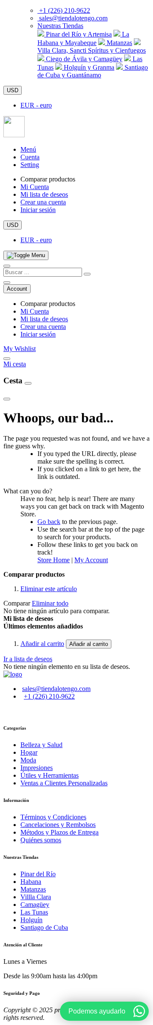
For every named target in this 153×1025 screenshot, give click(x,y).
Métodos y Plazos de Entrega (59, 832)
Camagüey (34, 904)
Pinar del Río (38, 874)
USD (12, 90)
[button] (60, 25)
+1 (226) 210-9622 (64, 10)
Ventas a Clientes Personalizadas (64, 783)
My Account (91, 559)
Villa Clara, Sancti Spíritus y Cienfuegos (91, 50)
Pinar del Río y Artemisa (78, 34)
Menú (28, 149)
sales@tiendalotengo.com (73, 18)
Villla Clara (35, 896)
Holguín (31, 919)
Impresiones (36, 767)
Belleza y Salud (41, 744)
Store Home (53, 559)
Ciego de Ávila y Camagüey (83, 58)
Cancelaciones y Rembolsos (58, 824)
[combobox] (42, 272)
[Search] (87, 274)
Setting (29, 164)
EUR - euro (36, 105)
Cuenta (30, 157)
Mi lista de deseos (44, 194)
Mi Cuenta (34, 186)
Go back (48, 521)
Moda (28, 760)
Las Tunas (34, 912)
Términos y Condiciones (53, 817)
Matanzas (118, 42)
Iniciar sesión (38, 209)
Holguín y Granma (88, 67)
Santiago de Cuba (44, 927)
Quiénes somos (40, 840)
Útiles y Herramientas (49, 775)
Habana (30, 881)
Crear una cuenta (43, 202)
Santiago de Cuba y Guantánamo (92, 71)
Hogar (28, 752)
